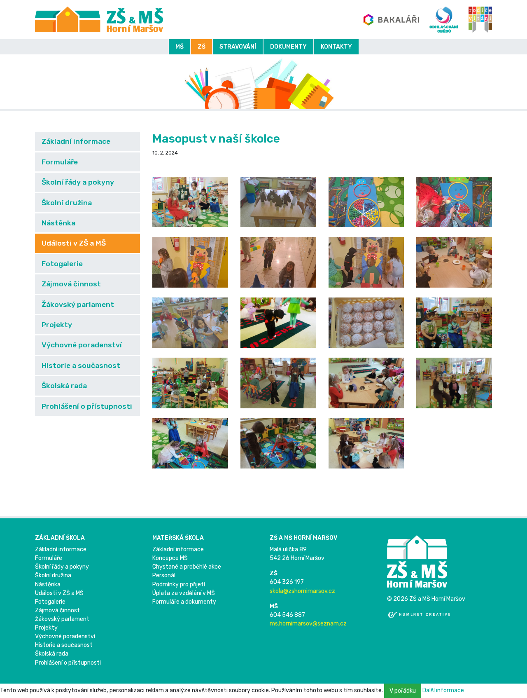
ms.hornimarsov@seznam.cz (308, 623)
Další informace (443, 690)
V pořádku (402, 690)
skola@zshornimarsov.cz (302, 591)
